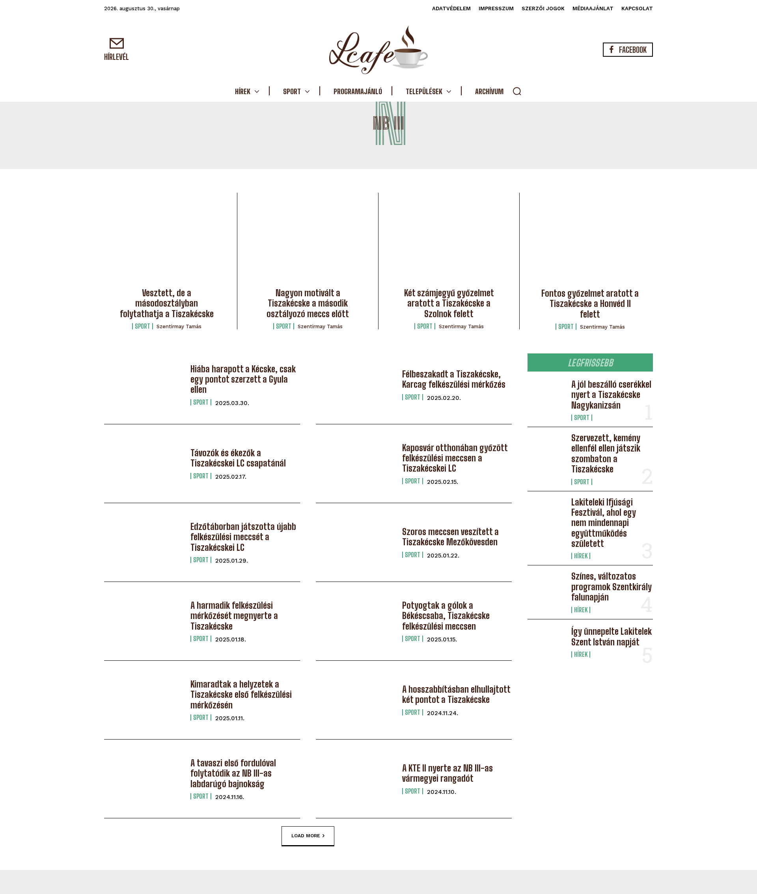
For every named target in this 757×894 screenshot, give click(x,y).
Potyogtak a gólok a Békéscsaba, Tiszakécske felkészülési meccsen (446, 616)
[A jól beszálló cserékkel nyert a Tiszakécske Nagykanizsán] (546, 396)
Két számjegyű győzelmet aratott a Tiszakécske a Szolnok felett (449, 303)
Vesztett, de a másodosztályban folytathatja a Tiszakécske (167, 303)
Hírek (580, 556)
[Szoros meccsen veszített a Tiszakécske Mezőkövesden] (355, 542)
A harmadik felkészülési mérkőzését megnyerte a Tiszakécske (234, 616)
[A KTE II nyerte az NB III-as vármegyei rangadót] (355, 778)
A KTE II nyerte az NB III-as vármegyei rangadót (447, 773)
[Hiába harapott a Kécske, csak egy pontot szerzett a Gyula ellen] (143, 384)
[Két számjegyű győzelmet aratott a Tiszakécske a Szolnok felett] (448, 243)
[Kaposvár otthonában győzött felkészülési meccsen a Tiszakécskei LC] (355, 463)
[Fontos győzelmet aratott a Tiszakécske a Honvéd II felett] (590, 243)
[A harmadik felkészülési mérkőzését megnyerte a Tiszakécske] (143, 621)
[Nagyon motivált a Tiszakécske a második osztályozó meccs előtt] (307, 243)
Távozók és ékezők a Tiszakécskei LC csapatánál (238, 458)
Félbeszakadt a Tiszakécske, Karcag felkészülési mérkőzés (453, 379)
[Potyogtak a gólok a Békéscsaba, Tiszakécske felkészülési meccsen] (355, 621)
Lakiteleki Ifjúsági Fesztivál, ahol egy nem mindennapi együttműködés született (603, 523)
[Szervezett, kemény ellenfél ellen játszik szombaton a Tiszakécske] (546, 450)
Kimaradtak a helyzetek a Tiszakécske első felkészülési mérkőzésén (241, 694)
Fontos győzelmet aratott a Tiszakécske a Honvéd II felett (590, 304)
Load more (305, 835)
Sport (142, 326)
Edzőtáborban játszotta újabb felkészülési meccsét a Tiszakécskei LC (243, 537)
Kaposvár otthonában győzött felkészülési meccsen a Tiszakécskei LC (455, 458)
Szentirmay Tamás (179, 326)
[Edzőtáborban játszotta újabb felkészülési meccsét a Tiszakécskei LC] (143, 542)
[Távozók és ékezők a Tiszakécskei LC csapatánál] (143, 463)
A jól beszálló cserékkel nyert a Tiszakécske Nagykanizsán (611, 395)
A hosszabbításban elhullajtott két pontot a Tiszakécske (456, 694)
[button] (516, 91)
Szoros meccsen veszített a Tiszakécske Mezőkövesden (450, 536)
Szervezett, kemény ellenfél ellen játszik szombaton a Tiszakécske (605, 453)
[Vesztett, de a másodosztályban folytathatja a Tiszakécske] (166, 243)
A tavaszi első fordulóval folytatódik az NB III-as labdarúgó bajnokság (233, 773)
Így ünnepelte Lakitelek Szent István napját (611, 636)
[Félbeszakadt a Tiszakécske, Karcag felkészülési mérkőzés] (355, 384)
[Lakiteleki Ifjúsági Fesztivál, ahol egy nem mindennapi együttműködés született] (546, 514)
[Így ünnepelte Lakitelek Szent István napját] (546, 642)
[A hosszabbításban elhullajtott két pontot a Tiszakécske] (355, 700)
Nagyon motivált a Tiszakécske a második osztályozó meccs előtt (308, 303)
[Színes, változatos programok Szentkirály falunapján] (546, 588)
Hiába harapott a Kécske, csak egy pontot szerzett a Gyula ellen (243, 379)
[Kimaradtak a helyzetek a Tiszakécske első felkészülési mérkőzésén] (143, 700)
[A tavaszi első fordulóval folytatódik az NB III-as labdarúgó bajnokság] (143, 778)
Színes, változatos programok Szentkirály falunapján (611, 586)
